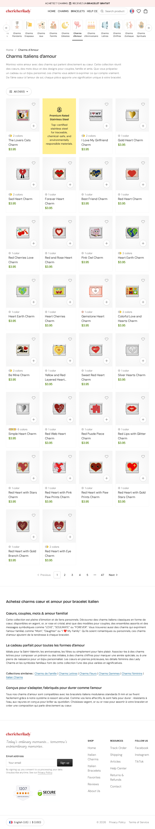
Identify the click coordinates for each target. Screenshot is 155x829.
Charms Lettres (68, 673)
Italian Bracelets (94, 768)
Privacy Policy (45, 772)
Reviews (93, 784)
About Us (94, 791)
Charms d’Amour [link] (28, 50)
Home (9, 50)
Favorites (94, 777)
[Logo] (18, 11)
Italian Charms (14, 677)
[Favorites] (138, 11)
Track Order (118, 748)
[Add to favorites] (33, 104)
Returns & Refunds (117, 777)
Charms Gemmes (109, 673)
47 (102, 575)
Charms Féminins (132, 673)
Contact (115, 786)
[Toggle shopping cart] (145, 11)
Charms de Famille (46, 673)
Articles (115, 761)
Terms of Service (139, 822)
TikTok (139, 761)
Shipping (116, 755)
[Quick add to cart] (33, 126)
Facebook (141, 748)
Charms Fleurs (88, 673)
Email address (15, 756)
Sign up (64, 762)
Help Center (118, 768)
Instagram (142, 755)
